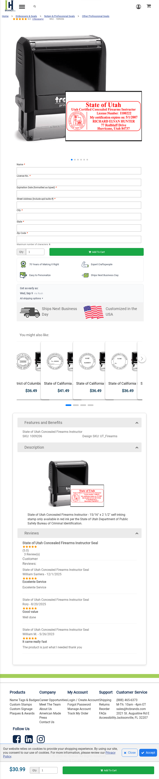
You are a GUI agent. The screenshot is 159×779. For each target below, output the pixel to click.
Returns (104, 704)
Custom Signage (21, 709)
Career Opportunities (53, 700)
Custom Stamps (21, 704)
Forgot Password (79, 704)
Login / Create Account (83, 700)
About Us (45, 709)
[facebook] (17, 740)
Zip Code (22, 233)
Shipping (105, 700)
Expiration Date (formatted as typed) (36, 187)
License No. (23, 176)
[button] (72, 159)
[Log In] (140, 6)
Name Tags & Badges (24, 700)
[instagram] (41, 740)
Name (21, 164)
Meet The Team (50, 704)
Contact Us (46, 722)
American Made (50, 713)
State (20, 221)
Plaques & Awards (22, 713)
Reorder (104, 709)
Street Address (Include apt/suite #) (36, 199)
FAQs (102, 713)
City (19, 210)
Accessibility (107, 717)
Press (43, 717)
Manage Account (79, 709)
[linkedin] (29, 740)
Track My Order (77, 713)
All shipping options (31, 298)
